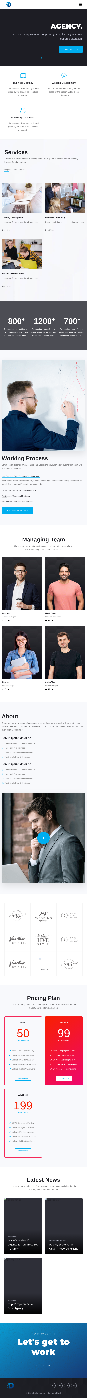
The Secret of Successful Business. (16, 496)
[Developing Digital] (16, 4)
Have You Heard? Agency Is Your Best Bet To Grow (23, 1244)
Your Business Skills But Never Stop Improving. (21, 476)
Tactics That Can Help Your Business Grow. (19, 490)
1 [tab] (41, 58)
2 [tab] (45, 58)
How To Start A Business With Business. (18, 502)
